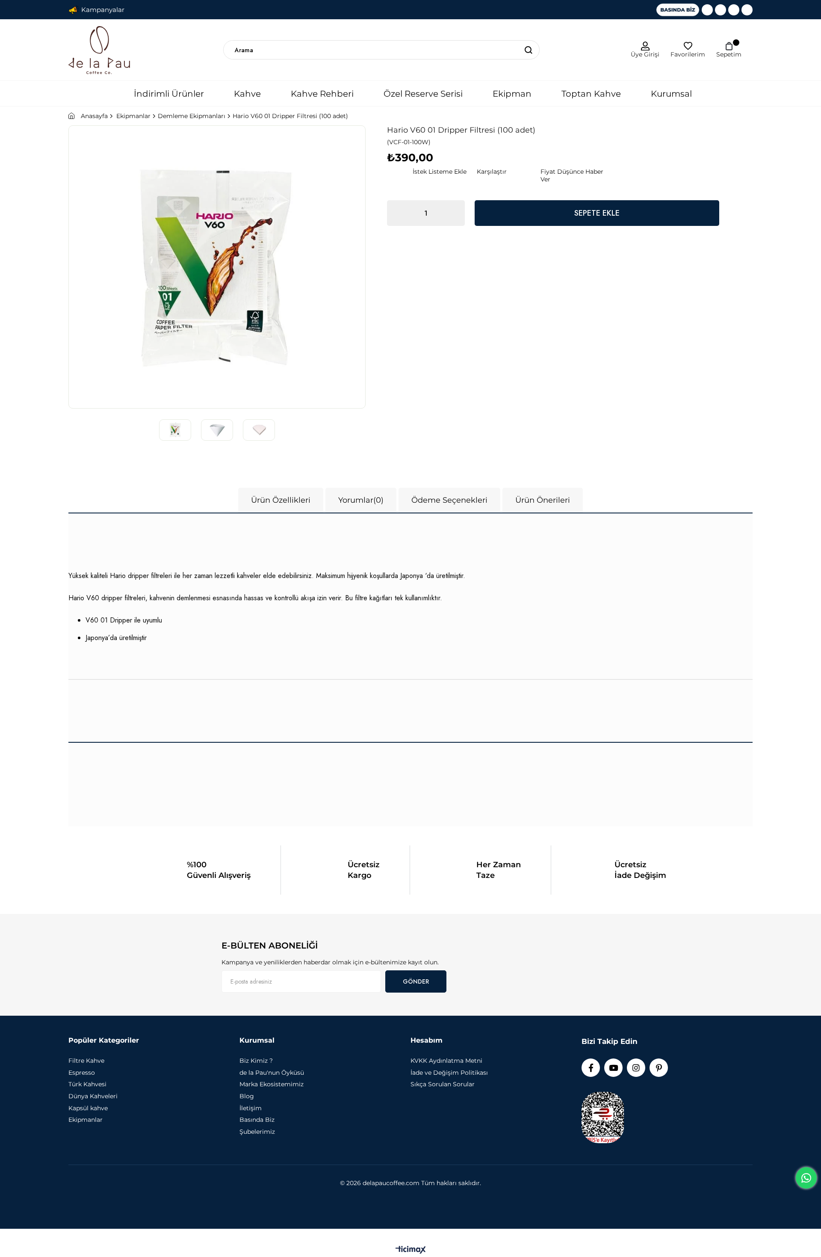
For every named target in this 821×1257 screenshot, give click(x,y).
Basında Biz (257, 1120)
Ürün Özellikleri (280, 500)
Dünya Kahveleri (93, 1096)
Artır (454, 213)
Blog (246, 1096)
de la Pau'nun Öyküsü (271, 1072)
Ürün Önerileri (542, 500)
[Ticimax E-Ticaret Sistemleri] (411, 1250)
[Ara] (528, 50)
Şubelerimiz (257, 1131)
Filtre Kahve (86, 1060)
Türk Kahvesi (87, 1084)
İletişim (250, 1108)
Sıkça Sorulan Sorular (442, 1084)
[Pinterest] (747, 9)
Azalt (397, 213)
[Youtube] (720, 9)
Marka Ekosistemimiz (271, 1084)
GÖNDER (416, 981)
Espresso (81, 1072)
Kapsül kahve (88, 1108)
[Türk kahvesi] (513, 965)
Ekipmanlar (85, 1120)
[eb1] (51, 965)
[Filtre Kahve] (155, 965)
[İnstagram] (636, 1067)
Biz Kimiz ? (256, 1060)
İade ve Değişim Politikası (449, 1072)
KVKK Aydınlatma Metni (446, 1060)
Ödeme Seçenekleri (449, 500)
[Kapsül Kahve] (617, 965)
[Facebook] (707, 9)
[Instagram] (733, 9)
